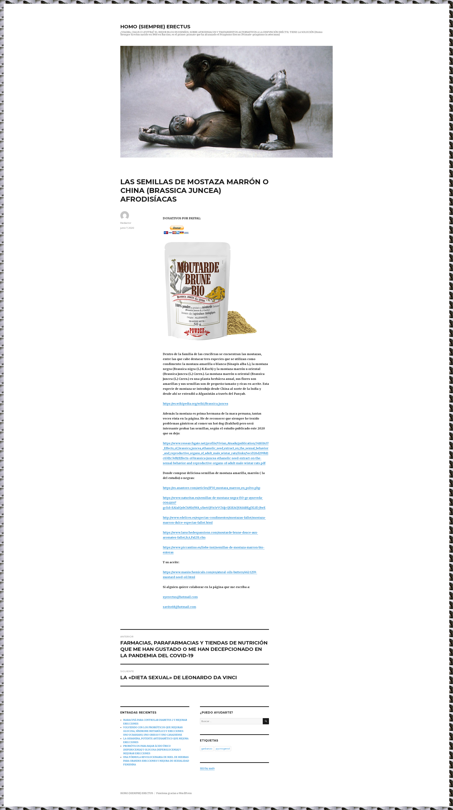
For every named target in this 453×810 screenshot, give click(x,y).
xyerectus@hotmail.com (180, 597)
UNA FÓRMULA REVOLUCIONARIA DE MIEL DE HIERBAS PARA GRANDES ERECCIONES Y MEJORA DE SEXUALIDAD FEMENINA (156, 761)
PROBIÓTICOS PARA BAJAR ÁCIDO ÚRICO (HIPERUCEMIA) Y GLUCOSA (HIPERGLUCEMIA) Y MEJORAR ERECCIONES (152, 750)
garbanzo (206, 748)
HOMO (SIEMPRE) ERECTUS (155, 27)
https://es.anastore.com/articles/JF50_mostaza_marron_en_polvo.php (211, 488)
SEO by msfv (207, 768)
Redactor (125, 222)
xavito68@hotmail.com (179, 607)
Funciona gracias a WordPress (174, 793)
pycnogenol (223, 748)
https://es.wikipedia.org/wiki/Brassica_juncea (195, 403)
